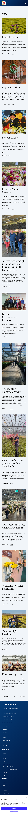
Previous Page (5, 696)
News (13, 54)
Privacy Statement (14, 811)
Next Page (23, 696)
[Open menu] (26, 3)
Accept (14, 808)
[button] (26, 797)
